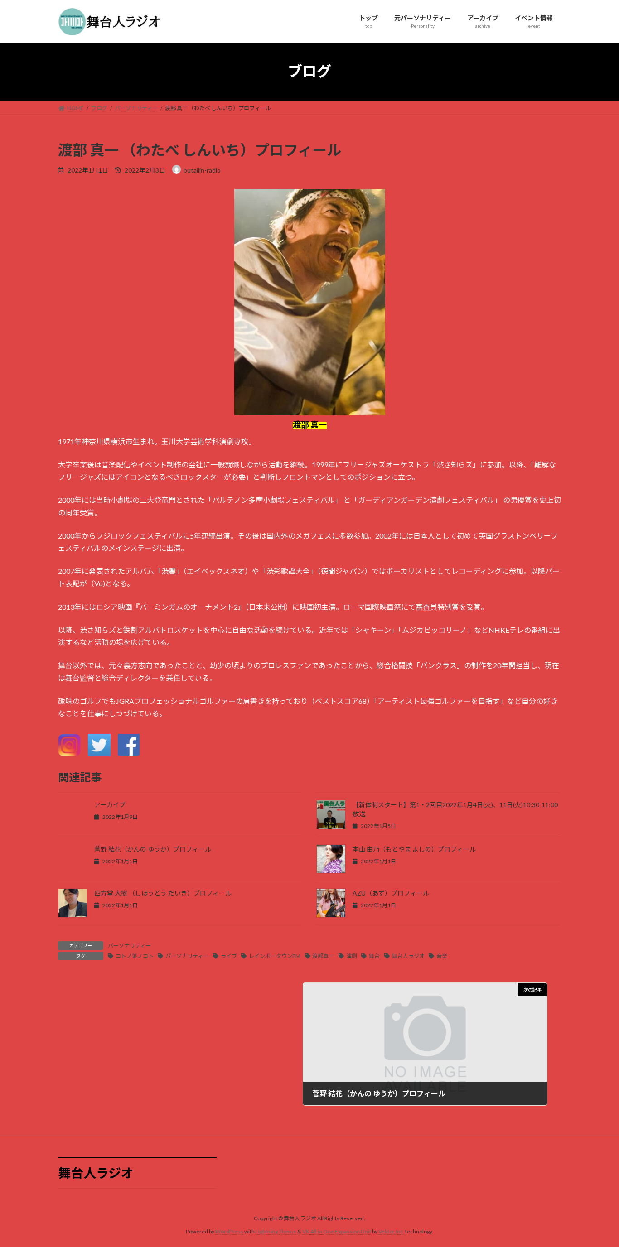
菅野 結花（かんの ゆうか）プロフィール (152, 849)
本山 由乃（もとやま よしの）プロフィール (414, 849)
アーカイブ (110, 805)
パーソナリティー (129, 945)
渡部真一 (323, 956)
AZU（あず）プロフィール (391, 893)
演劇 (351, 956)
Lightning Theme (276, 1231)
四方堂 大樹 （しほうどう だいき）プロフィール (163, 893)
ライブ (229, 956)
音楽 (441, 956)
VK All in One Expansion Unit (336, 1231)
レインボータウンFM (274, 956)
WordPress (229, 1231)
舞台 (374, 956)
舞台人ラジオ (408, 956)
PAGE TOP (596, 1200)
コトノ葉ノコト (135, 956)
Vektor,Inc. (391, 1231)
